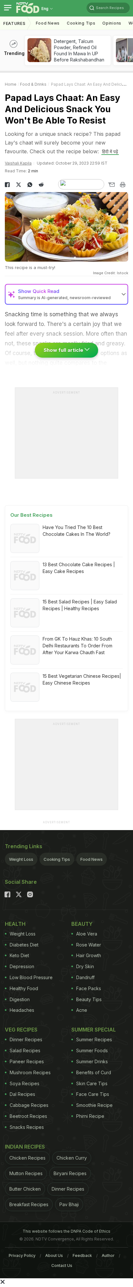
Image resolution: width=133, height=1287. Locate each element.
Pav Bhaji (69, 1204)
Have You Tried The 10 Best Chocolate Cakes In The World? (76, 531)
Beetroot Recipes (28, 1116)
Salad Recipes (25, 1050)
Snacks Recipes (27, 1127)
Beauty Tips (89, 999)
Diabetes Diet (24, 944)
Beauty (82, 924)
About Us (54, 1255)
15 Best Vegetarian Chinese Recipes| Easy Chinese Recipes (82, 679)
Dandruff (85, 977)
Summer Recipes (94, 1039)
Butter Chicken (25, 1189)
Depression (22, 966)
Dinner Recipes (26, 1039)
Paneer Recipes (27, 1061)
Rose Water (88, 944)
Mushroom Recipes (30, 1072)
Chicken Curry (71, 1158)
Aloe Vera (86, 933)
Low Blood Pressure (31, 977)
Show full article (64, 350)
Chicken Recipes (27, 1158)
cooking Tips (81, 23)
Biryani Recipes (70, 1173)
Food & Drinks (33, 84)
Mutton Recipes (26, 1173)
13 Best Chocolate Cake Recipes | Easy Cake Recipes (79, 568)
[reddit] (41, 184)
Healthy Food (24, 988)
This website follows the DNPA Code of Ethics (66, 1231)
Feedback (82, 1255)
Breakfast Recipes (28, 1204)
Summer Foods (92, 1050)
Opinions (111, 23)
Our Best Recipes (31, 515)
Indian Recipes (25, 1146)
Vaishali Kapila (18, 163)
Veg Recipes (21, 1029)
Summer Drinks (92, 1061)
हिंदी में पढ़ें (110, 151)
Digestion (20, 999)
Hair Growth (88, 955)
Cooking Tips (57, 859)
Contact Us (61, 1265)
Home (10, 84)
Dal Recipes (22, 1094)
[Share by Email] (111, 184)
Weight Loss (21, 859)
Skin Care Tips (91, 1083)
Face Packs (88, 988)
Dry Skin (85, 966)
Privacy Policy (22, 1255)
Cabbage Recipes (29, 1105)
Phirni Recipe (90, 1116)
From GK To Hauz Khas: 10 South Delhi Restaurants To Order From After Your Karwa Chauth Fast (77, 645)
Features (14, 23)
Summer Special (93, 1029)
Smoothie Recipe (94, 1105)
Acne (81, 1010)
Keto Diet (19, 955)
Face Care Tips (92, 1094)
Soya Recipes (24, 1083)
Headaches (22, 1010)
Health (15, 924)
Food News (48, 23)
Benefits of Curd (93, 1072)
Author (108, 1255)
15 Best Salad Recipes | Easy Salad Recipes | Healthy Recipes (80, 605)
